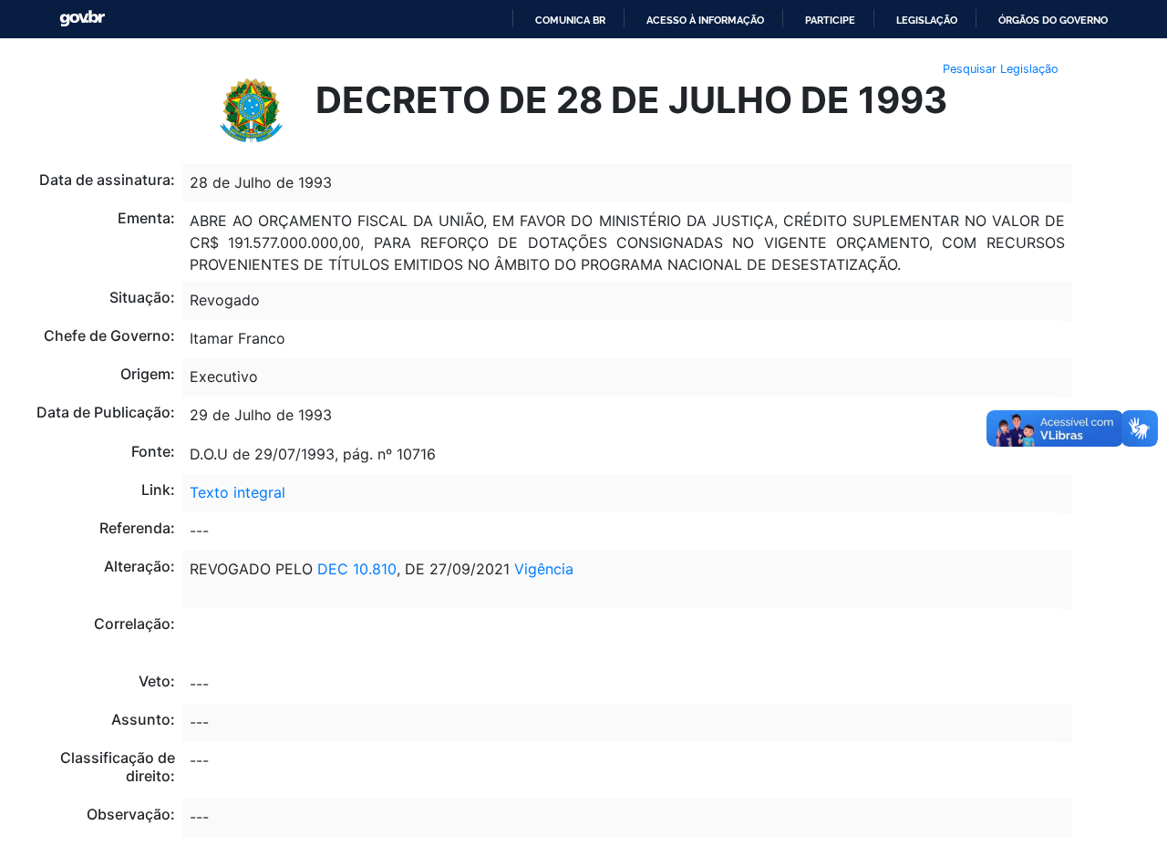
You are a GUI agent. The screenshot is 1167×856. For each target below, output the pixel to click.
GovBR (82, 18)
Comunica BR (570, 20)
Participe (830, 20)
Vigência (543, 569)
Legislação (926, 20)
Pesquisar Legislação (1001, 69)
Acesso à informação (705, 20)
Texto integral (237, 492)
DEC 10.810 (357, 569)
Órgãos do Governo (1053, 20)
